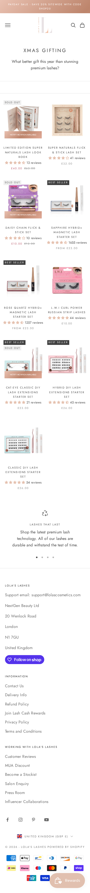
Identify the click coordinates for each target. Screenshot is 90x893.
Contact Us (14, 686)
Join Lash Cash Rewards (25, 713)
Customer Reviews (20, 756)
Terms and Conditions (23, 731)
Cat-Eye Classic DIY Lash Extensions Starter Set (23, 392)
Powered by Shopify (66, 847)
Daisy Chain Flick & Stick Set (23, 230)
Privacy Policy (17, 722)
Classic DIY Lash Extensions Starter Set (23, 472)
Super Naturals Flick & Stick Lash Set (67, 150)
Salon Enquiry (17, 784)
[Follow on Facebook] (7, 819)
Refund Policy (17, 704)
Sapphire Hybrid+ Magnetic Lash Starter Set (66, 232)
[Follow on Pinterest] (33, 819)
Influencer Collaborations (26, 801)
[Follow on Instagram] (20, 819)
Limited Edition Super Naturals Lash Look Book (23, 152)
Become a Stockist (20, 774)
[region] (45, 529)
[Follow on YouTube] (46, 819)
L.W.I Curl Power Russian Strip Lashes (67, 310)
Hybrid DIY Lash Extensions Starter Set (66, 392)
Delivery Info (16, 695)
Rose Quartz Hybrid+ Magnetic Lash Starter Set (23, 312)
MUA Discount (17, 765)
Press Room (15, 792)
